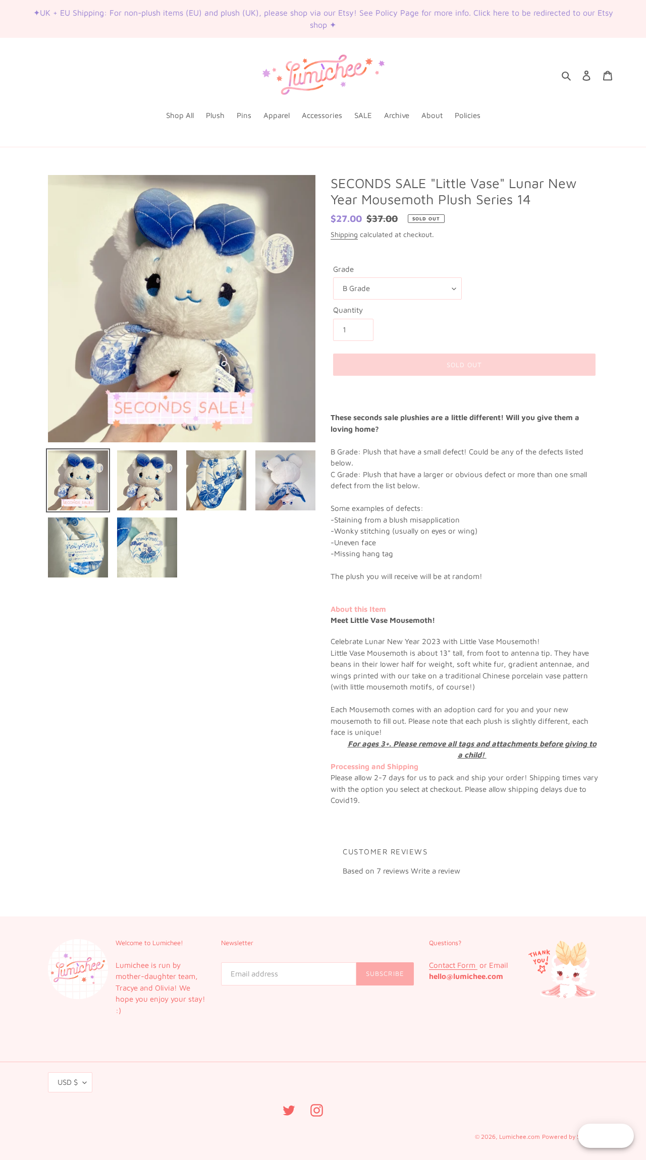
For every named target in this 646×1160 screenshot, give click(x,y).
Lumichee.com (519, 1136)
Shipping (344, 234)
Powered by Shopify (570, 1136)
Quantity (348, 310)
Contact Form (453, 965)
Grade (343, 269)
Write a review (435, 870)
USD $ (68, 1082)
